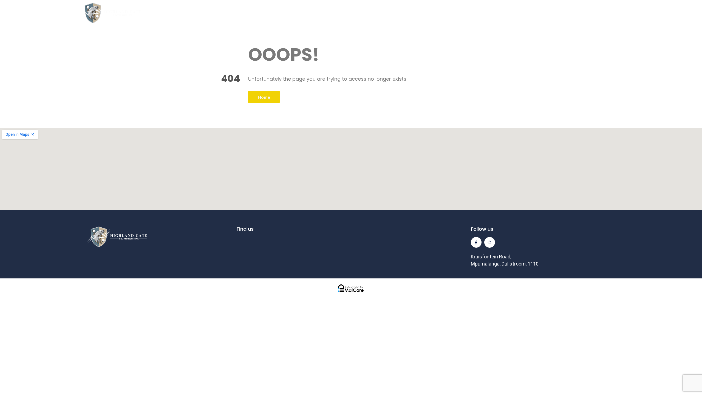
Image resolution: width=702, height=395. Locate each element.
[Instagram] (489, 242)
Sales (446, 13)
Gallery (491, 13)
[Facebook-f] (476, 242)
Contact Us (601, 13)
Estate (324, 13)
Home (264, 97)
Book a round (660, 13)
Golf (273, 13)
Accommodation (389, 13)
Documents (544, 13)
